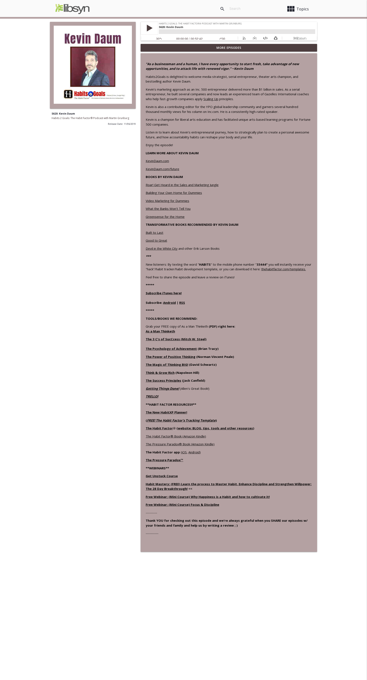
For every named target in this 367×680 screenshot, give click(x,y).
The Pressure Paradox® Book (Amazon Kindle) (180, 444)
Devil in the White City (162, 248)
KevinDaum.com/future (162, 169)
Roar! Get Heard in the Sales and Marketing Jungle (182, 185)
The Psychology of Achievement (171, 348)
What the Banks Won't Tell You (168, 208)
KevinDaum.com (157, 161)
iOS (184, 452)
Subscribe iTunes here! (164, 293)
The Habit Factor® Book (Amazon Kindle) (176, 436)
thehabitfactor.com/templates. (283, 269)
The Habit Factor (159, 428)
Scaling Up (210, 99)
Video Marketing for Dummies (167, 201)
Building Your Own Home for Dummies (174, 193)
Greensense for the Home (165, 217)
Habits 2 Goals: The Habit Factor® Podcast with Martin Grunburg (90, 118)
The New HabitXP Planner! (166, 412)
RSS (182, 302)
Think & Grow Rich (160, 372)
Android (169, 302)
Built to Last (154, 232)
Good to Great (156, 240)
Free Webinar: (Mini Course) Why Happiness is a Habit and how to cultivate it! (208, 497)
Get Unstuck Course (162, 476)
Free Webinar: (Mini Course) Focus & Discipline (182, 504)
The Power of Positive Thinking (170, 357)
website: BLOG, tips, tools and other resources (215, 428)
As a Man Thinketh (160, 331)
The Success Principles (163, 380)
